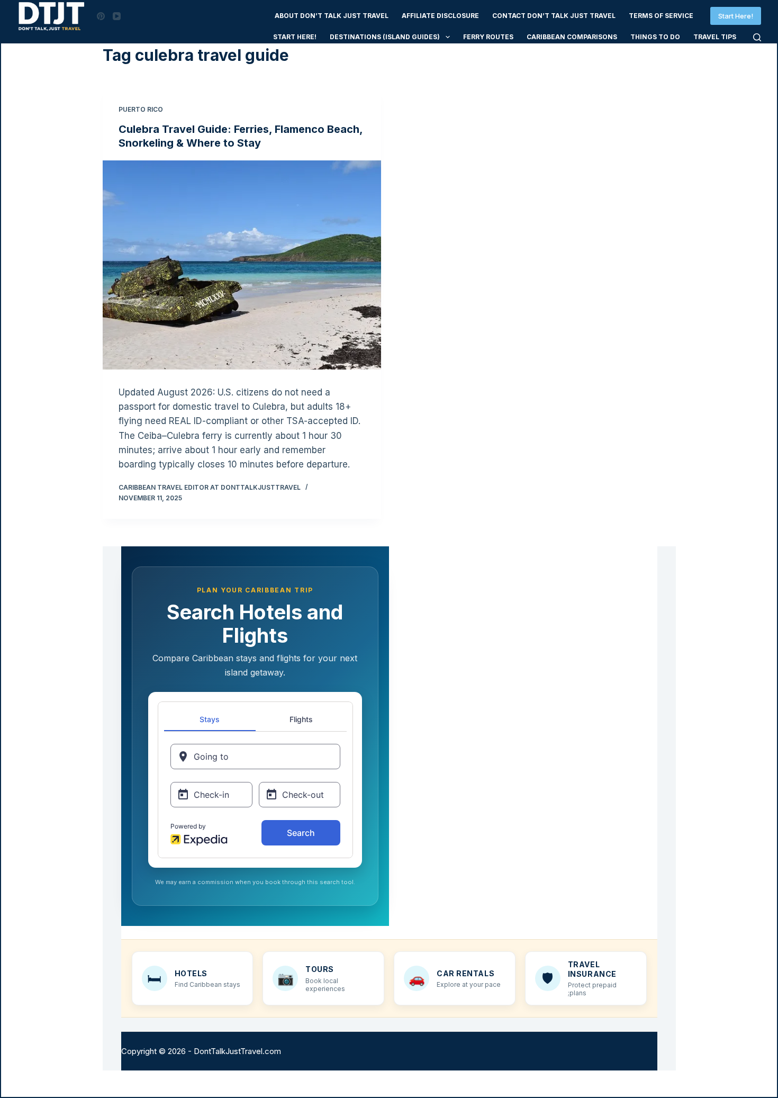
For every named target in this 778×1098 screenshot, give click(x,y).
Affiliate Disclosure (440, 16)
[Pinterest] (101, 16)
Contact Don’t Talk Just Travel (554, 16)
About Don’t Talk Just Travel (331, 16)
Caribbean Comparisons (572, 37)
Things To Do (655, 37)
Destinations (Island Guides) (385, 37)
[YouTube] (117, 16)
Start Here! (735, 16)
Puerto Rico (141, 109)
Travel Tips (714, 37)
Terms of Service (661, 16)
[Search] (757, 37)
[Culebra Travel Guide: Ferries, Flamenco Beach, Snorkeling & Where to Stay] (242, 265)
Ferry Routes (488, 37)
